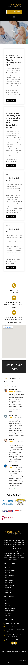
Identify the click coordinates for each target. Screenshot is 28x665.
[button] (14, 17)
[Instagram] (15, 643)
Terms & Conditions (21, 660)
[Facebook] (12, 643)
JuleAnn (11, 439)
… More (22, 435)
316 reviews (14, 386)
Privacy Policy (5, 662)
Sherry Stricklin (13, 415)
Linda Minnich (13, 389)
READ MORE (10, 100)
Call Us (14, 290)
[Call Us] (14, 285)
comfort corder (14, 465)
